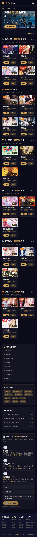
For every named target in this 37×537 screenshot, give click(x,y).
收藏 (13, 163)
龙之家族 (8, 374)
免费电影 (8, 8)
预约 (13, 62)
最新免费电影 (28, 391)
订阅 (13, 264)
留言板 (13, 527)
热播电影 (15, 401)
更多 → (33, 39)
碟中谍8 (7, 366)
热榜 (20, 520)
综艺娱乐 (23, 401)
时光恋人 (8, 378)
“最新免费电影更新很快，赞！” (12, 422)
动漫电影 (15, 398)
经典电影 (7, 401)
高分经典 (4, 527)
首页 (3, 8)
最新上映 (4, 522)
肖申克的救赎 (9, 359)
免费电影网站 (28, 395)
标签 (20, 522)
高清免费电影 (8, 395)
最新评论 (21, 525)
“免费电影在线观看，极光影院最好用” (14, 418)
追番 (13, 214)
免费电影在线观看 (17, 391)
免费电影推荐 (18, 395)
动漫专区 (14, 520)
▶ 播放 (6, 62)
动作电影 (23, 398)
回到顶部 (21, 527)
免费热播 (4, 525)
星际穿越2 (8, 351)
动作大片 (14, 525)
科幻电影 (7, 398)
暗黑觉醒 (8, 355)
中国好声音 (8, 370)
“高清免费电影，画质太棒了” (12, 426)
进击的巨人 (8, 362)
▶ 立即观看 (10, 26)
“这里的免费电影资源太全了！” (12, 414)
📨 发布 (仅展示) (11, 503)
